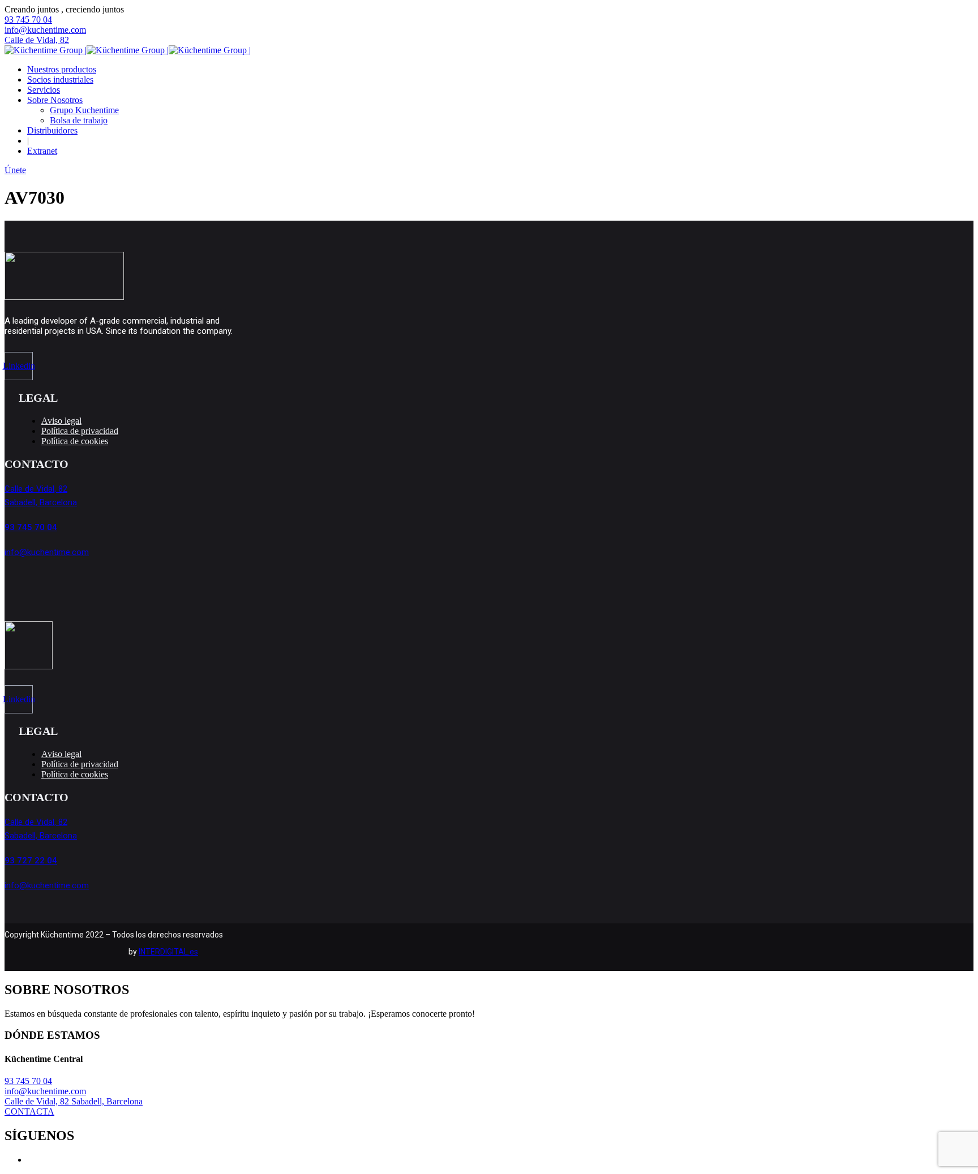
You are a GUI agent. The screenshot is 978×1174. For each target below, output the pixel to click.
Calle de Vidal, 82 (37, 40)
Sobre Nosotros (55, 100)
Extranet (42, 151)
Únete (15, 170)
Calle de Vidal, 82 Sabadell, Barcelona (74, 1101)
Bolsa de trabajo (79, 120)
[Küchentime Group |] (46, 50)
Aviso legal (61, 420)
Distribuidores (52, 130)
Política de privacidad (79, 431)
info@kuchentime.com (45, 30)
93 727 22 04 (31, 860)
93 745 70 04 (28, 19)
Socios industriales (60, 79)
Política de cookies (74, 441)
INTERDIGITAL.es (168, 951)
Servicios (43, 89)
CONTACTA (29, 1111)
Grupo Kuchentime (84, 110)
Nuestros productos (61, 69)
